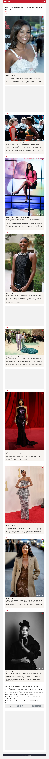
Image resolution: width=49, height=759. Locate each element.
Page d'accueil (7, 4)
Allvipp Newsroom (11, 11)
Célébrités (11, 4)
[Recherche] (42, 1)
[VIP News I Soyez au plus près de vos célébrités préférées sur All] (22, 1)
